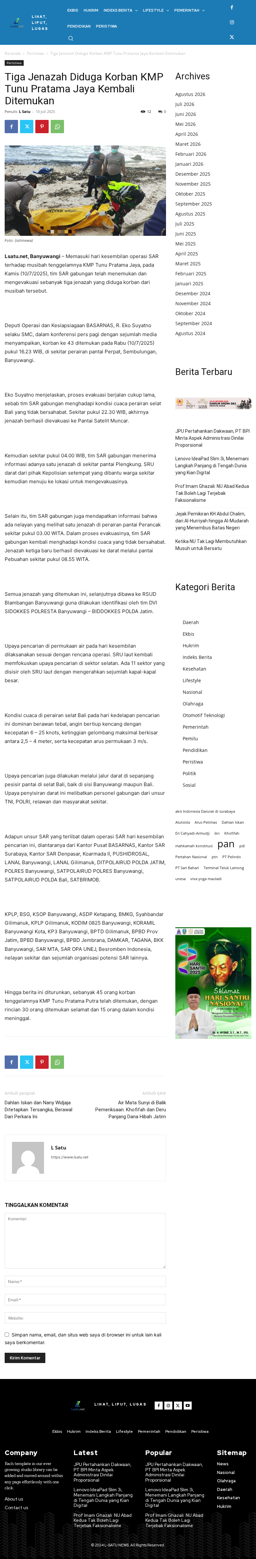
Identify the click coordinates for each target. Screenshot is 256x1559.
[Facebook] (232, 7)
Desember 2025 (192, 174)
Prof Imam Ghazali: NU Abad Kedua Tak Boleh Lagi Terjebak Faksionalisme (212, 493)
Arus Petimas (206, 822)
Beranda (13, 53)
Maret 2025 (188, 263)
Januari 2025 (189, 283)
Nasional (192, 692)
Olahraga (193, 703)
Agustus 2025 (190, 214)
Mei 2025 (185, 243)
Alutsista (182, 822)
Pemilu (190, 738)
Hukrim (191, 645)
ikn (217, 833)
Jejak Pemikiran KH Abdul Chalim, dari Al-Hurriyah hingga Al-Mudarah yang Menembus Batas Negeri (212, 520)
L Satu (24, 111)
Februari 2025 (190, 273)
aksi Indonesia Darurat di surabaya (205, 811)
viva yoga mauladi (206, 878)
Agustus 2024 (190, 333)
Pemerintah (196, 727)
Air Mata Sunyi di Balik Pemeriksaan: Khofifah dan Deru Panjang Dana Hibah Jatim (130, 1110)
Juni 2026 (185, 114)
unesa (180, 878)
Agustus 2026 (190, 94)
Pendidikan (195, 750)
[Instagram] (232, 22)
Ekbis (188, 634)
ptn (215, 857)
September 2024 (193, 323)
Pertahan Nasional (191, 857)
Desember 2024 (192, 293)
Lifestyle (192, 680)
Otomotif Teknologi (204, 715)
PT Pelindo (231, 857)
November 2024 (193, 303)
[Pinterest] (42, 126)
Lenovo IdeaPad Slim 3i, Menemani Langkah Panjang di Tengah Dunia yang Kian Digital (212, 465)
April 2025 (186, 253)
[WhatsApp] (57, 126)
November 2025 (193, 184)
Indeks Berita (197, 657)
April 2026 (186, 134)
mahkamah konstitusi (194, 846)
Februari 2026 (190, 154)
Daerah (191, 622)
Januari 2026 (189, 164)
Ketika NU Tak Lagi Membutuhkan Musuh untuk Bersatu (211, 545)
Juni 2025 (185, 233)
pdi (242, 846)
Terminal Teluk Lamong (224, 868)
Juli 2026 (184, 104)
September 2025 (193, 204)
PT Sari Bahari (187, 868)
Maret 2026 (188, 144)
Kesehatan (194, 669)
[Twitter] (232, 37)
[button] (70, 38)
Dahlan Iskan (233, 822)
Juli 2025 (184, 224)
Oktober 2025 (190, 194)
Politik (189, 773)
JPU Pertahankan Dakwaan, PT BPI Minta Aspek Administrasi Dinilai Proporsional (212, 438)
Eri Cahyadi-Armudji (192, 833)
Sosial (189, 785)
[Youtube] (188, 1406)
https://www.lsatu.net (69, 1157)
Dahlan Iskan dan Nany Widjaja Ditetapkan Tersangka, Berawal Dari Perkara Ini (38, 1110)
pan (226, 843)
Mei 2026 (185, 124)
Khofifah (231, 833)
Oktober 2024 (190, 313)
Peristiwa (35, 53)
